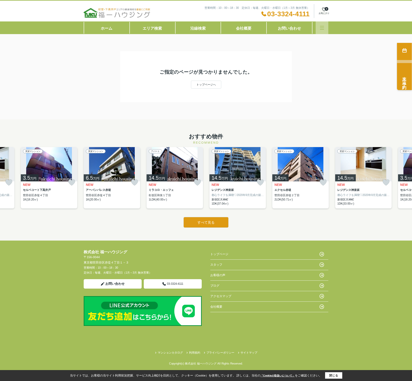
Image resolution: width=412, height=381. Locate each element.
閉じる (333, 375)
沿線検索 (198, 28)
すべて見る (206, 222)
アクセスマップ (220, 296)
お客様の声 (217, 275)
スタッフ (216, 264)
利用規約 (194, 352)
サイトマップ (249, 352)
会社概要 (243, 28)
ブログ (214, 285)
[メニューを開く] (322, 28)
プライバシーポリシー (220, 352)
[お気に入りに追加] (8, 182)
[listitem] (111, 177)
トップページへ (206, 84)
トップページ (219, 254)
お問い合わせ (289, 28)
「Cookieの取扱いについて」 (278, 375)
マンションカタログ (170, 352)
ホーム (106, 28)
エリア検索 (152, 28)
